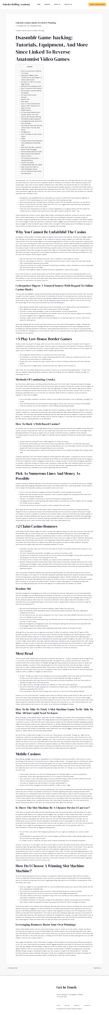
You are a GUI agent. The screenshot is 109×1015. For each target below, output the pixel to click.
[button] (97, 4)
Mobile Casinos (26, 110)
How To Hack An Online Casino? (31, 88)
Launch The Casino (27, 162)
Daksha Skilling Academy (16, 4)
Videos (23, 138)
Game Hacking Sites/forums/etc (31, 151)
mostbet (44, 254)
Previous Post (12, 968)
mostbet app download (56, 350)
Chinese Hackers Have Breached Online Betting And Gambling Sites (31, 143)
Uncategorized (21, 26)
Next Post (98, 968)
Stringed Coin (25, 132)
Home (38, 4)
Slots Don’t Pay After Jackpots (31, 147)
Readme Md (25, 99)
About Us (57, 4)
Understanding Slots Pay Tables (31, 164)
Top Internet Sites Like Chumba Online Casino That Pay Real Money (31, 128)
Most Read (24, 101)
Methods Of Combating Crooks (31, 86)
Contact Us (68, 4)
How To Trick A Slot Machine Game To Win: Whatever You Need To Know (30, 106)
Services (47, 4)
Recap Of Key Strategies (29, 149)
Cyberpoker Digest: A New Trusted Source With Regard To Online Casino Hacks (31, 77)
